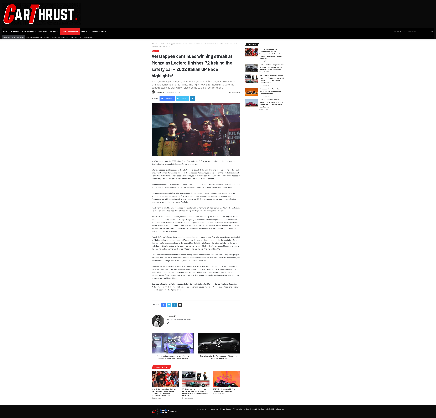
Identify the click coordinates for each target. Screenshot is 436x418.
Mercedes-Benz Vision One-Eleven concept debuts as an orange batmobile (270, 91)
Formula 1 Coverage (70, 32)
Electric (42, 32)
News (15, 32)
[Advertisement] (290, 7)
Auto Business (28, 32)
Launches (54, 32)
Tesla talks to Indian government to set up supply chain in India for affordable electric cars (271, 67)
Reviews (84, 32)
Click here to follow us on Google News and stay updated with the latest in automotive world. (59, 37)
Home (5, 32)
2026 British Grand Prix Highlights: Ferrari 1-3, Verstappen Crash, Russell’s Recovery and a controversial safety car (270, 54)
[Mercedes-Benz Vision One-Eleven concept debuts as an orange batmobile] (251, 92)
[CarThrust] (41, 14)
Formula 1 (162, 44)
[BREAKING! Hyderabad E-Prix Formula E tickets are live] (226, 379)
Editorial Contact (225, 409)
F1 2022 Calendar (99, 32)
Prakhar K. (159, 92)
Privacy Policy (238, 409)
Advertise (214, 409)
